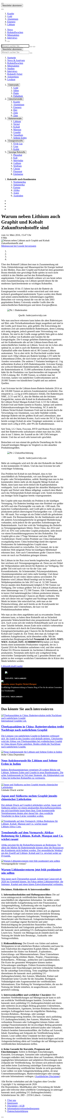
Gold (9, 16)
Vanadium (18, 135)
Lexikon (11, 79)
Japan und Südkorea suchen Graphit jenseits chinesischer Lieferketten (29, 797)
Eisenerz (11, 21)
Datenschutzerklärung (17, 1111)
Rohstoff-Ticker (14, 74)
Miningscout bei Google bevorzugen (18, 246)
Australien (18, 195)
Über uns (11, 1100)
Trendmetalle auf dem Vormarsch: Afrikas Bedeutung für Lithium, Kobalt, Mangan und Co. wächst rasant (32, 836)
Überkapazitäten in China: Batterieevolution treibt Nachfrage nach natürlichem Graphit (32, 728)
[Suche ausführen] (34, 46)
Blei (15, 110)
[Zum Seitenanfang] (2, 1117)
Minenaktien (13, 35)
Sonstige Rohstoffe (16, 152)
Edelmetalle (13, 85)
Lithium (11, 24)
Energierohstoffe (15, 141)
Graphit (17, 132)
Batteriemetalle (15, 118)
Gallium (17, 163)
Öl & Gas (18, 143)
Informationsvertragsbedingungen (23, 1108)
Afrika (16, 190)
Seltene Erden (20, 137)
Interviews (12, 38)
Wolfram (17, 166)
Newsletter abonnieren (12, 5)
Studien (11, 68)
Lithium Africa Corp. (11, 826)
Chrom (16, 168)
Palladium (18, 96)
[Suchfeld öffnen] (8, 41)
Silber (16, 90)
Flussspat (17, 171)
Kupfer (10, 13)
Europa (16, 187)
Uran (15, 146)
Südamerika (19, 184)
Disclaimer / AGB (15, 1105)
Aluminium (12, 19)
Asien (16, 193)
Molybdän (18, 160)
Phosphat (17, 155)
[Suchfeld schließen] (31, 46)
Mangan (17, 129)
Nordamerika (19, 182)
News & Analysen (16, 60)
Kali (15, 157)
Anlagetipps (13, 76)
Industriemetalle (15, 99)
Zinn (15, 115)
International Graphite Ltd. (14, 721)
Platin (16, 93)
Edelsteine (18, 174)
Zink (15, 112)
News (10, 29)
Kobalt (16, 127)
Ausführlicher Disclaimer (47, 1076)
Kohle (16, 149)
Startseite (11, 57)
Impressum (12, 1103)
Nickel (16, 124)
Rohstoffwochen (15, 32)
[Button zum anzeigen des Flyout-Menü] (2, 3)
